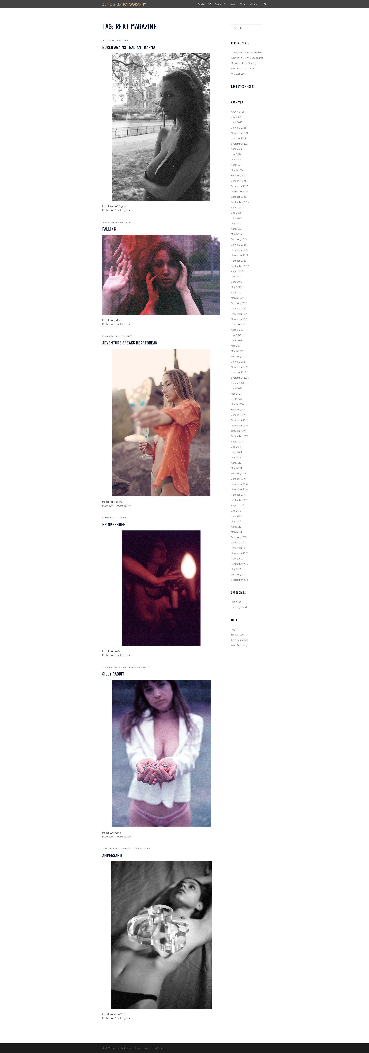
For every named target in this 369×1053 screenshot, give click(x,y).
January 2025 (238, 127)
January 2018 (238, 542)
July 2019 (236, 446)
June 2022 (236, 281)
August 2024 (237, 148)
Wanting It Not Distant (243, 68)
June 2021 (236, 340)
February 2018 (238, 537)
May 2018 (236, 521)
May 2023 (236, 223)
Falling (109, 228)
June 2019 (236, 452)
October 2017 (238, 558)
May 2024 (236, 159)
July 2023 (236, 212)
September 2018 (239, 500)
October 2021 (238, 324)
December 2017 (239, 547)
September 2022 (240, 266)
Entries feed (237, 634)
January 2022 (238, 308)
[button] (265, 4)
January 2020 (238, 414)
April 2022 (236, 292)
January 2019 (238, 478)
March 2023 (237, 234)
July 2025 (236, 117)
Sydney (161, 1048)
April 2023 (236, 228)
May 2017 (236, 569)
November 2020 (239, 367)
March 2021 (237, 351)
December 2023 (239, 186)
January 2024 (238, 180)
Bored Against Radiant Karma (128, 47)
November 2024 (239, 133)
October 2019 (238, 430)
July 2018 (236, 510)
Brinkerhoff (113, 524)
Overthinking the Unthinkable (246, 52)
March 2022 (237, 297)
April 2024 (236, 164)
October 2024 (238, 138)
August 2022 (237, 271)
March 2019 (237, 468)
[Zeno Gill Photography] (124, 4)
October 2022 (238, 260)
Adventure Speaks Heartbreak (129, 342)
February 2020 (239, 409)
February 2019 (238, 473)
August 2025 (237, 111)
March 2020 (237, 404)
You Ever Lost (238, 73)
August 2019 (237, 441)
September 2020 (240, 377)
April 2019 (236, 462)
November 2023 (239, 191)
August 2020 (238, 383)
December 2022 (239, 250)
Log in (234, 629)
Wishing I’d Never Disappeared (247, 57)
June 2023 (236, 218)
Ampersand (112, 855)
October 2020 (238, 372)
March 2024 (237, 170)
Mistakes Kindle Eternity (243, 63)
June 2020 (236, 388)
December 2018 (239, 484)
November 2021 (239, 319)
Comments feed (239, 640)
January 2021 (238, 361)
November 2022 (239, 255)
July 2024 (236, 154)
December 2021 (239, 313)
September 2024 (240, 143)
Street (233, 4)
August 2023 (237, 207)
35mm (243, 4)
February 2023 (239, 239)
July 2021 (236, 335)
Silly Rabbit (113, 673)
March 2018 (237, 531)
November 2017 (239, 553)
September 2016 (239, 579)
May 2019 (236, 457)
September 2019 (239, 436)
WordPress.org (239, 645)
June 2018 (236, 516)
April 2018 (236, 526)
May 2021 (236, 345)
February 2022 (239, 303)
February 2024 (239, 175)
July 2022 (236, 276)
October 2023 (238, 196)
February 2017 (238, 574)
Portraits (219, 4)
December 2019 (239, 420)
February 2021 (238, 356)
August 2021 (237, 329)
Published (202, 4)
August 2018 (237, 505)
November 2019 (239, 425)
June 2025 (236, 122)
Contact (254, 4)
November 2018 (239, 489)
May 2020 (236, 393)
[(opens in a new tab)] (161, 126)
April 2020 (236, 399)
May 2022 (236, 287)
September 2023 (240, 202)
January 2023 (238, 244)
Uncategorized (142, 667)
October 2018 (238, 494)
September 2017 (239, 563)
